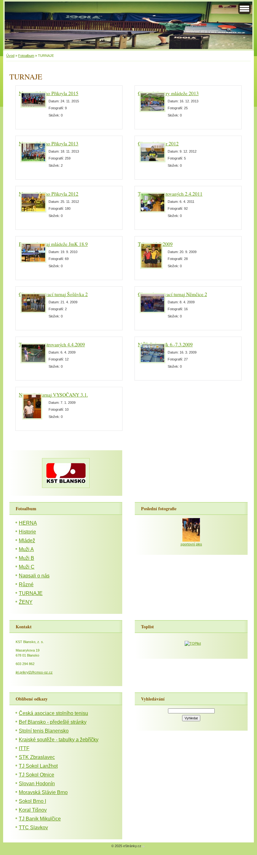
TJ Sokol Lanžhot (38, 766)
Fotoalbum (26, 55)
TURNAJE (31, 593)
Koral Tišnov (33, 810)
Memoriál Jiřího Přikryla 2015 (48, 93)
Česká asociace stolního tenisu (53, 713)
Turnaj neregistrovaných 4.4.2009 (52, 344)
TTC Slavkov (33, 827)
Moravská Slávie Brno (43, 792)
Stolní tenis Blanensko (44, 730)
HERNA (28, 523)
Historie (27, 531)
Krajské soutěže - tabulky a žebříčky (58, 739)
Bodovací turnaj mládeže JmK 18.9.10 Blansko (65, 244)
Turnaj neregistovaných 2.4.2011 (170, 194)
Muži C (26, 567)
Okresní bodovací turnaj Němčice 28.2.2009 (181, 294)
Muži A (26, 549)
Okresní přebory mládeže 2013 (168, 93)
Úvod (10, 55)
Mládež (27, 540)
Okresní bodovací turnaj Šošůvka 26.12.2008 (63, 294)
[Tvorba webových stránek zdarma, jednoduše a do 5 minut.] (143, 846)
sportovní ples (191, 544)
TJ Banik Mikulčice (40, 818)
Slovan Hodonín (37, 783)
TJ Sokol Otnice (36, 774)
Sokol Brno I (32, 801)
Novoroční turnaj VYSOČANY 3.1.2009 (58, 395)
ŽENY (26, 602)
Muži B (26, 558)
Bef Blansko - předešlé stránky (53, 722)
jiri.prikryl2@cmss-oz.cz (34, 672)
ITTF (24, 748)
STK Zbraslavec (37, 757)
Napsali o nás (34, 575)
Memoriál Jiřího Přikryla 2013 (48, 143)
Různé (26, 584)
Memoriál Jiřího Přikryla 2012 (48, 194)
